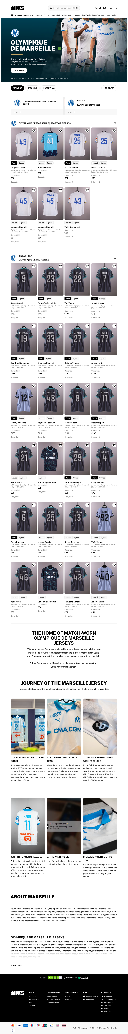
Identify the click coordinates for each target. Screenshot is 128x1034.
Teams (77, 15)
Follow (20, 70)
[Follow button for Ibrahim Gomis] (60, 130)
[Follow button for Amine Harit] (114, 326)
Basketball (56, 15)
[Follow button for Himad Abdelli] (87, 386)
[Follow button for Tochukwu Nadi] (34, 505)
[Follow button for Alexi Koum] (34, 565)
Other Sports (67, 15)
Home (13, 78)
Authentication (53, 1002)
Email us (68, 999)
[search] (64, 8)
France (29, 78)
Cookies (92, 1028)
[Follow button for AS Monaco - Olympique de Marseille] (114, 258)
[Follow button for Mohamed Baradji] (34, 190)
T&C (74, 1028)
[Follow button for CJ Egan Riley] (114, 445)
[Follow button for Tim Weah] (87, 266)
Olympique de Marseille (59, 78)
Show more (16, 966)
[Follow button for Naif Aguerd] (34, 445)
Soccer (47, 15)
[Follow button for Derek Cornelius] (87, 505)
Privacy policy (83, 1028)
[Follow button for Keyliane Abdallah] (60, 386)
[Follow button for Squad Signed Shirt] (60, 445)
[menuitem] (100, 8)
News (31, 1002)
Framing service (53, 999)
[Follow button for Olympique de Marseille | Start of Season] (114, 123)
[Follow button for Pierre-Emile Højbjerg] (60, 266)
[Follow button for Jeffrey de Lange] (34, 386)
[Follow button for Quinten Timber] (87, 326)
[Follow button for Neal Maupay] (114, 386)
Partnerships (34, 999)
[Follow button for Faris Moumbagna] (87, 445)
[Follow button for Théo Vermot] (114, 505)
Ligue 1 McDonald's (41, 78)
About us (32, 996)
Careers (32, 1005)
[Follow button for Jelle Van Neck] (114, 565)
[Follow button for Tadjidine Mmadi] (34, 130)
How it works (52, 996)
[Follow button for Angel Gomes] (114, 266)
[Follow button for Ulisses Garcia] (87, 130)
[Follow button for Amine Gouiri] (34, 266)
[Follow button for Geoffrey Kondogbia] (34, 326)
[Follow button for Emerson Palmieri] (60, 326)
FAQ (66, 996)
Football (21, 78)
